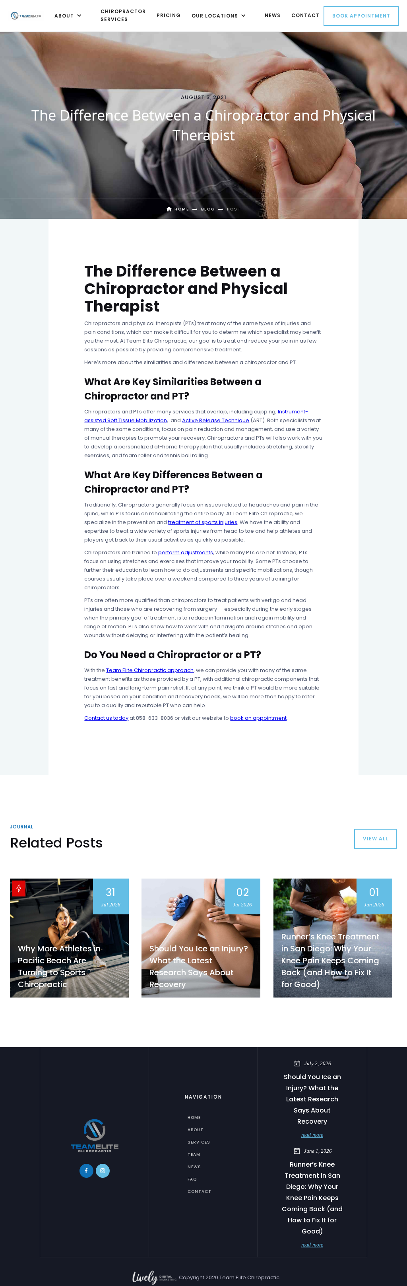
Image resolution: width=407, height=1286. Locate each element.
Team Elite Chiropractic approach (150, 670)
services (199, 1142)
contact (305, 15)
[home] (26, 16)
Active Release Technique (215, 420)
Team (194, 1154)
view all (375, 838)
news (273, 15)
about (196, 1130)
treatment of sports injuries (202, 522)
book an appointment (258, 718)
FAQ (192, 1179)
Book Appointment (361, 15)
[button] (67, 15)
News (194, 1167)
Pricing (169, 15)
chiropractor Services (123, 15)
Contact (199, 1191)
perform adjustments (185, 552)
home (194, 1117)
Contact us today (106, 718)
